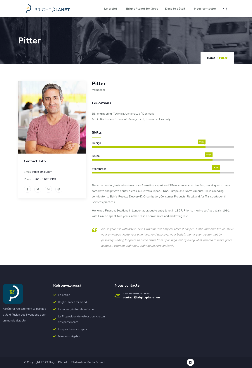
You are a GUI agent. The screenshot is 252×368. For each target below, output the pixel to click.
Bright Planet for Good (142, 9)
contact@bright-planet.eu (141, 297)
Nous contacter (205, 9)
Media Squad (96, 362)
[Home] (47, 9)
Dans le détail (175, 9)
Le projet (110, 9)
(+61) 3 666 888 (44, 179)
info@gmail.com (42, 172)
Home (211, 58)
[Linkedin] (190, 362)
